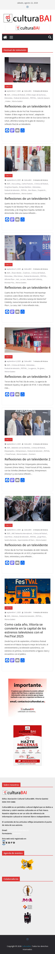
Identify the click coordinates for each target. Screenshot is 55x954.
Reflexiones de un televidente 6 (27, 106)
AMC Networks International (22, 533)
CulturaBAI (27, 91)
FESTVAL (33, 98)
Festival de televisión (21, 98)
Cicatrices (26, 273)
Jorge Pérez (41, 537)
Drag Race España (11, 187)
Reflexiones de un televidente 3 (27, 376)
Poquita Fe (41, 190)
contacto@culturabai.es (18, 830)
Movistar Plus (9, 283)
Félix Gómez (18, 276)
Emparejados (9, 451)
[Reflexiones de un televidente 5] (27, 158)
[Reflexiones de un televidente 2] (27, 422)
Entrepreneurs (21, 451)
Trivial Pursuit (10, 454)
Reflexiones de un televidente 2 (27, 459)
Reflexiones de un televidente (26, 545)
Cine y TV (9, 86)
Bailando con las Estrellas (21, 448)
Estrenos (15, 616)
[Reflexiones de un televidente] (27, 508)
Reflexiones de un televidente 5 (27, 198)
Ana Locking (16, 184)
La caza (23, 279)
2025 (8, 95)
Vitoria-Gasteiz (17, 101)
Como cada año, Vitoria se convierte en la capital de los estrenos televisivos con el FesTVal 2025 (25, 630)
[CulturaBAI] (5, 37)
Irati (17, 279)
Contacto (17, 833)
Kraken (8, 101)
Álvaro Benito (16, 273)
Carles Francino (27, 184)
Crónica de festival (18, 95)
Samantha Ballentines (12, 193)
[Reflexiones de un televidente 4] (27, 247)
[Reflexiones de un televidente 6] (27, 69)
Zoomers (32, 454)
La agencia (32, 368)
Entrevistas (8, 98)
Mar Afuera (32, 190)
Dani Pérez (8, 537)
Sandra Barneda (10, 540)
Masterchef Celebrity (34, 279)
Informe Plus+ (10, 279)
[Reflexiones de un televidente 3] (27, 340)
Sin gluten (40, 368)
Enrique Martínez (25, 187)
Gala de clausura (43, 98)
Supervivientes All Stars (26, 540)
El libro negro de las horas (36, 95)
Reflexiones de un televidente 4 (27, 287)
